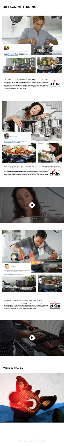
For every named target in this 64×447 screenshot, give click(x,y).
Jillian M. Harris (19, 7)
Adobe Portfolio (38, 441)
